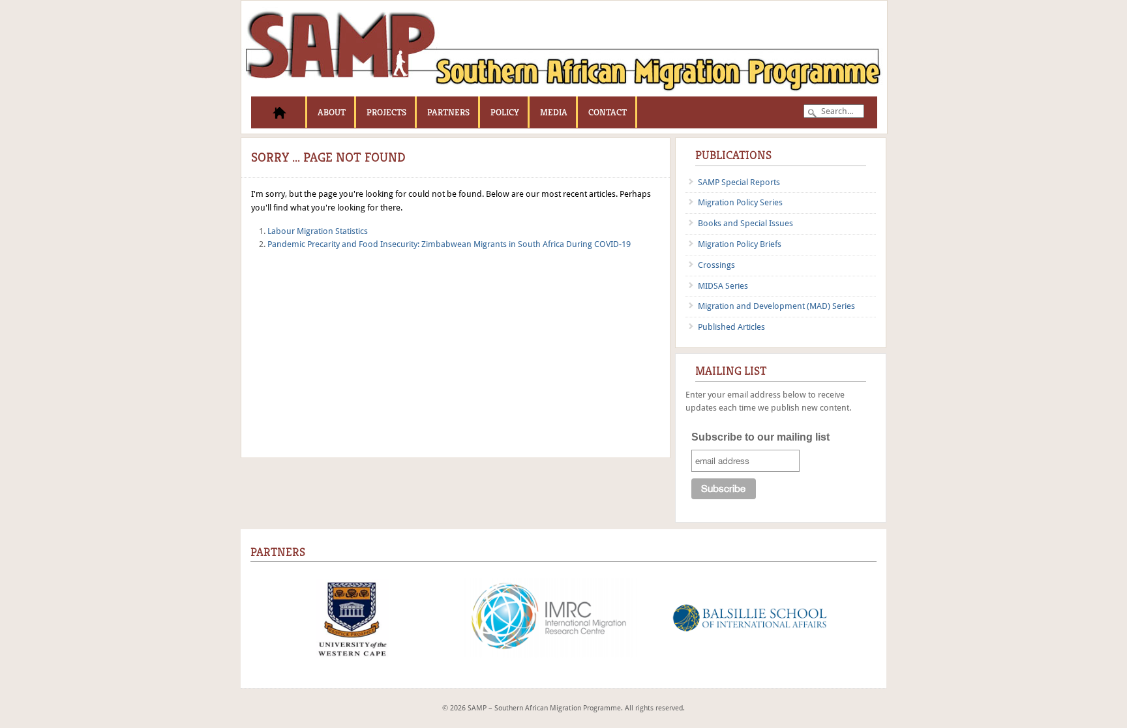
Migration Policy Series (740, 202)
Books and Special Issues (745, 223)
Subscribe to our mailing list (760, 437)
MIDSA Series (723, 286)
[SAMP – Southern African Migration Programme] (564, 93)
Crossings (716, 265)
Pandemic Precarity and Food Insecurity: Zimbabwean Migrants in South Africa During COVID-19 (449, 244)
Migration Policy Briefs (739, 244)
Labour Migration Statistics (317, 231)
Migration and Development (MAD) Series (776, 306)
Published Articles (731, 327)
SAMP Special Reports (739, 182)
